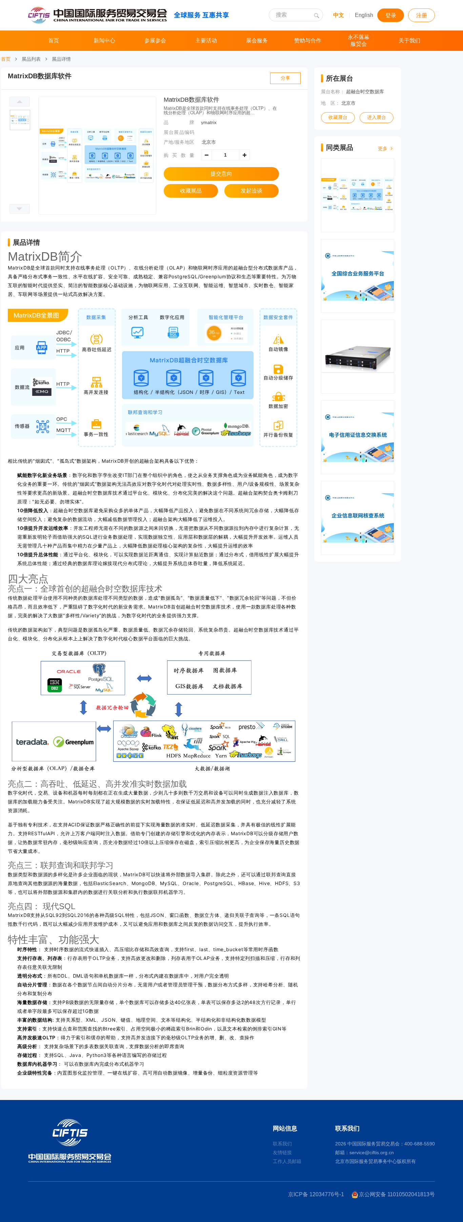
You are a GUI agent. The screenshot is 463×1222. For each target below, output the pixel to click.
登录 (390, 15)
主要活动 (206, 40)
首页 (53, 40)
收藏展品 (191, 191)
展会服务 (257, 40)
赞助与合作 (307, 40)
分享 (285, 78)
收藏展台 (337, 117)
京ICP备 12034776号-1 (316, 1194)
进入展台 (376, 117)
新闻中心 (104, 40)
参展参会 (155, 40)
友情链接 (282, 1152)
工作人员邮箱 (287, 1161)
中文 (338, 15)
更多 (383, 148)
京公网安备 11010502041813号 (397, 1194)
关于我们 (409, 40)
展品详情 (61, 59)
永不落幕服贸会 (358, 40)
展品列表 (31, 59)
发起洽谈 (251, 191)
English (364, 15)
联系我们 (282, 1143)
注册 (421, 15)
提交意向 (221, 174)
